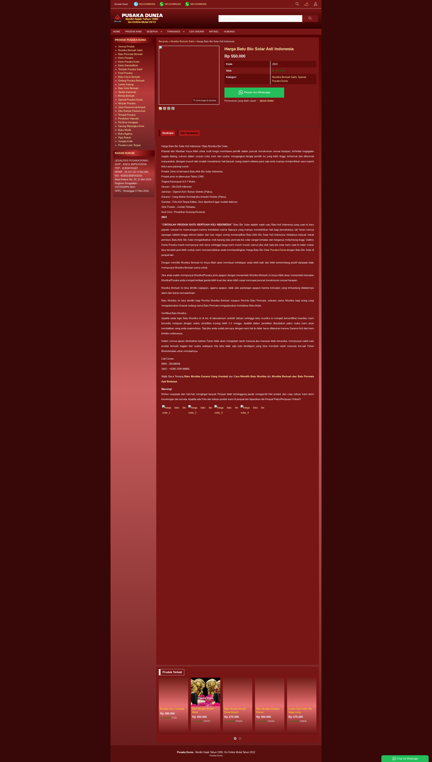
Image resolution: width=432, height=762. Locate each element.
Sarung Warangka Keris (131, 126)
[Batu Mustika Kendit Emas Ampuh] (237, 691)
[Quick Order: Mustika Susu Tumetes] (186, 703)
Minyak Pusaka (126, 103)
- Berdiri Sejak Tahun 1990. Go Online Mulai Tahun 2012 (216, 752)
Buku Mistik (124, 130)
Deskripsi (167, 133)
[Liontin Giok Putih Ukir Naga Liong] (301, 691)
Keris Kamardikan (128, 65)
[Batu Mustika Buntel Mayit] (205, 691)
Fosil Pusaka (125, 73)
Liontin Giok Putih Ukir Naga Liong (300, 710)
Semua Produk (126, 46)
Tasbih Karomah (127, 92)
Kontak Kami (121, 4)
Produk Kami (133, 31)
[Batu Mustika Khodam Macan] (269, 691)
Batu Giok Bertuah (128, 88)
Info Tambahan (189, 133)
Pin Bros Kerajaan (128, 122)
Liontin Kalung (125, 84)
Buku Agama (125, 133)
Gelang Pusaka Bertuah (131, 80)
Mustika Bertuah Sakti (284, 77)
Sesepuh (152, 31)
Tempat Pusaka (126, 114)
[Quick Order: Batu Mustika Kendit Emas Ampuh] (250, 703)
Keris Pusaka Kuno (128, 61)
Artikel (214, 31)
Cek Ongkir (196, 31)
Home (116, 31)
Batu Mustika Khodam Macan (268, 710)
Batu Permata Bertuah (130, 54)
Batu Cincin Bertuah (129, 76)
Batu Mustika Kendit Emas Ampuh (235, 710)
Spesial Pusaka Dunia (130, 99)
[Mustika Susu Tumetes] (173, 691)
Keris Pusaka (125, 57)
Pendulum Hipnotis (128, 118)
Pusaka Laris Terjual (129, 145)
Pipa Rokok (124, 137)
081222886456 (147, 4)
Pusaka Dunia (278, 249)
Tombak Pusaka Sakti (130, 69)
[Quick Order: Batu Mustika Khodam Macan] (282, 703)
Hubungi (229, 31)
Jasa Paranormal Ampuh (131, 107)
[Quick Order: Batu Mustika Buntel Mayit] (218, 703)
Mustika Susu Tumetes (172, 709)
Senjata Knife (125, 141)
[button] (310, 18)
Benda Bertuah (126, 95)
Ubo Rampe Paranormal (131, 110)
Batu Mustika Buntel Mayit (202, 710)
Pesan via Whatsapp (256, 92)
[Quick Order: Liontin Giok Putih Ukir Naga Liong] (314, 703)
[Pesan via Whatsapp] (306, 4)
